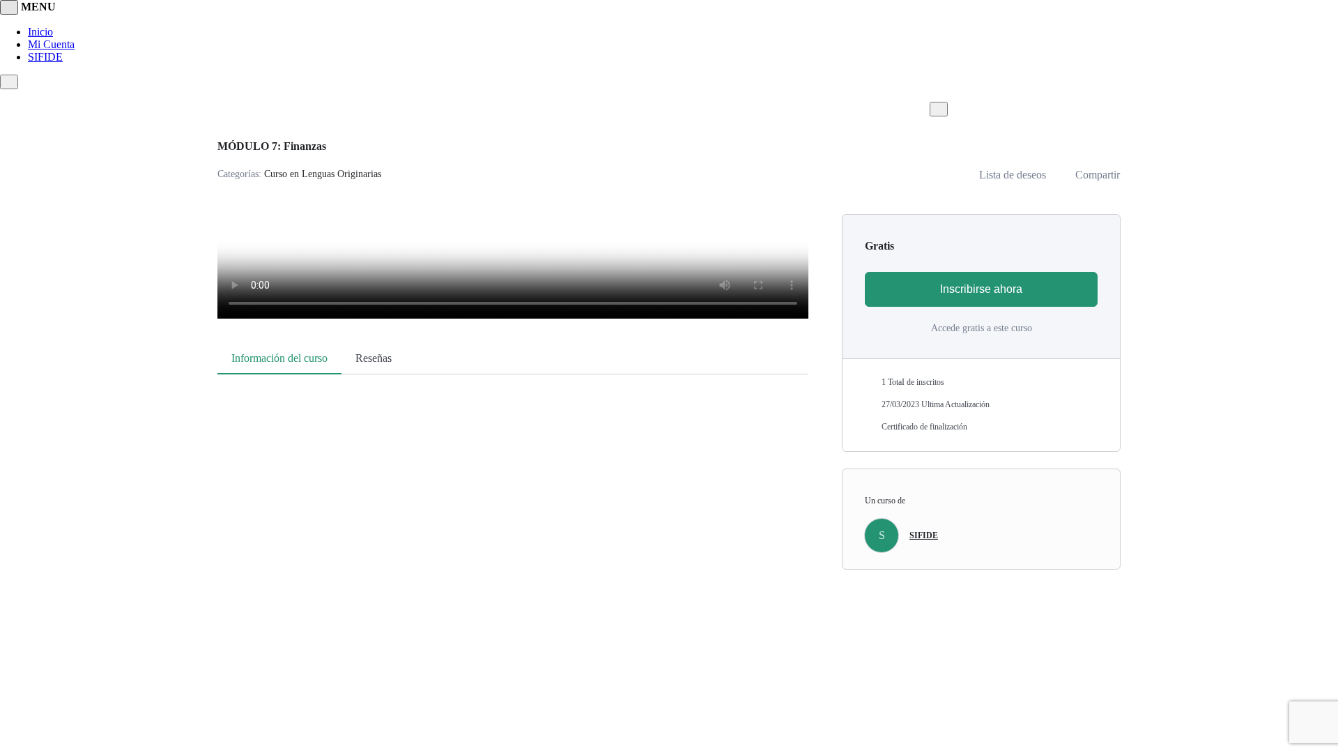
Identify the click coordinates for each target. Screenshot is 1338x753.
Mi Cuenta (51, 44)
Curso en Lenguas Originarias (322, 174)
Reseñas (373, 358)
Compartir (1097, 175)
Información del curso (279, 358)
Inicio (40, 32)
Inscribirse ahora (981, 289)
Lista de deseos (1012, 175)
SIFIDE (45, 57)
